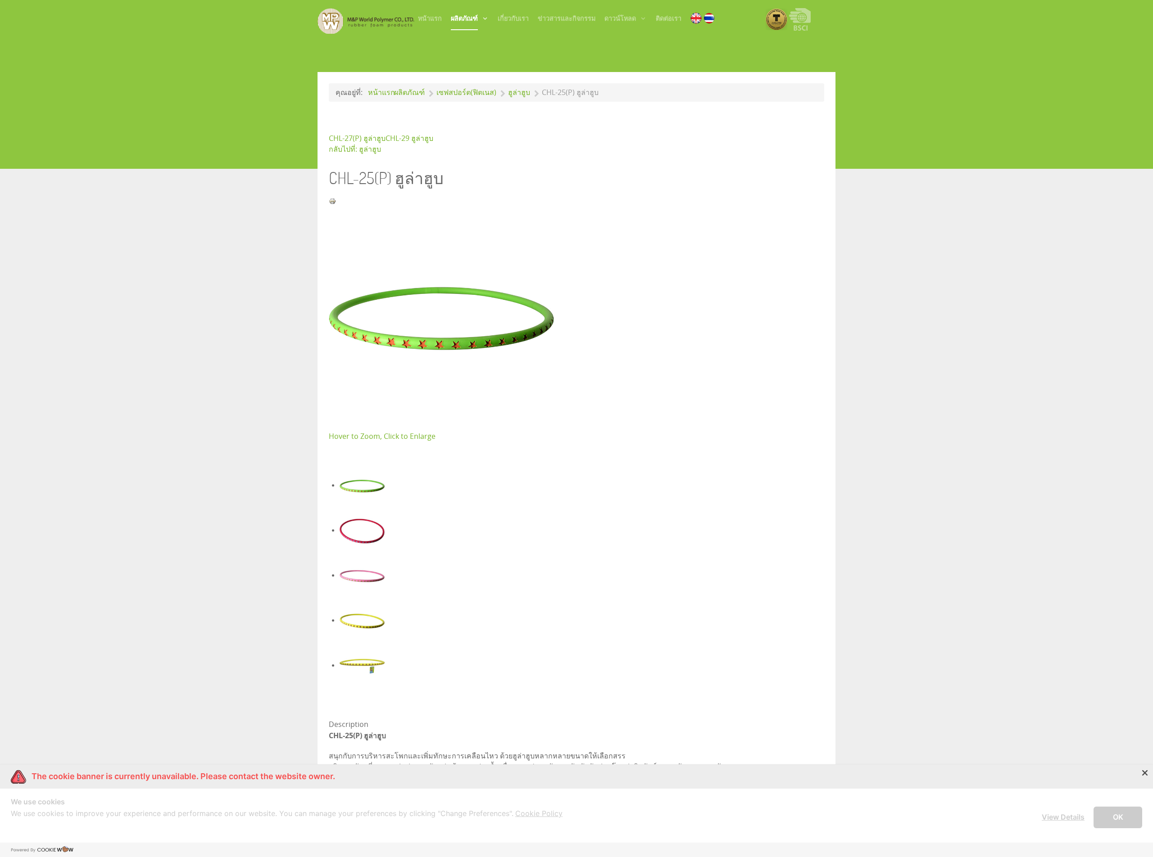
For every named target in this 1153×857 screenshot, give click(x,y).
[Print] (332, 200)
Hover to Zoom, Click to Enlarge (382, 436)
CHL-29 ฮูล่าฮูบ (409, 138)
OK (1118, 816)
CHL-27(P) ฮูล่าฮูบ (357, 138)
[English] (696, 17)
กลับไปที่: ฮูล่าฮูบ (355, 149)
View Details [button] (1063, 816)
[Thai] (709, 17)
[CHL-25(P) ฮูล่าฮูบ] (441, 318)
